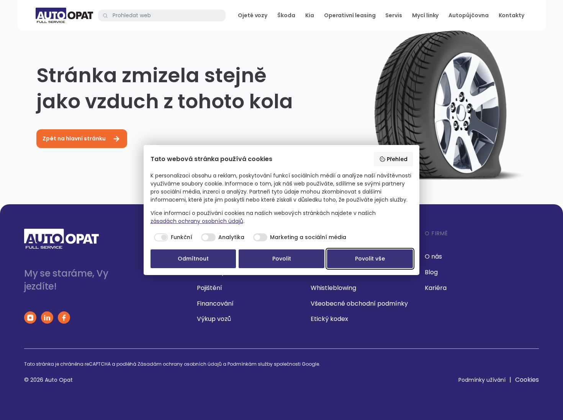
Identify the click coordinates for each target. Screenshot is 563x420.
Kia (309, 15)
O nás (433, 256)
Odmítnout (193, 258)
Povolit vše (370, 258)
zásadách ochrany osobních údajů (197, 221)
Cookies (527, 379)
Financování (215, 303)
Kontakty (511, 15)
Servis (393, 15)
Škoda (286, 15)
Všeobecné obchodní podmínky (359, 303)
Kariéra (436, 287)
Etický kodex (329, 318)
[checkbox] (172, 237)
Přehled (397, 159)
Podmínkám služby (250, 364)
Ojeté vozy (252, 15)
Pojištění (209, 287)
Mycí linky (425, 15)
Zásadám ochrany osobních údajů (179, 364)
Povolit (281, 258)
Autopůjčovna (468, 15)
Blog (431, 272)
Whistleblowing (333, 287)
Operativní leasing (350, 15)
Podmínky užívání (482, 380)
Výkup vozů (214, 318)
